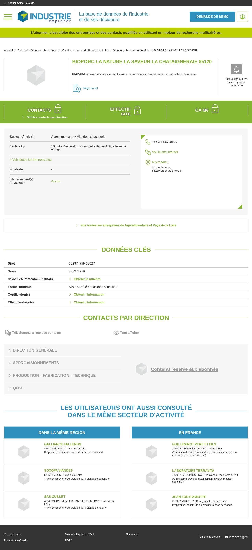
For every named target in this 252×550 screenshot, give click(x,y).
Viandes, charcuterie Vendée (131, 50)
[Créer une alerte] (236, 69)
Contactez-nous (13, 534)
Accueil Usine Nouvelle (21, 2)
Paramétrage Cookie (15, 540)
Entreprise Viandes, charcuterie (37, 50)
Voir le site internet (165, 152)
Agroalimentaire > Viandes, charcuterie (78, 136)
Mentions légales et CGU (79, 534)
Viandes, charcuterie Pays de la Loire (85, 50)
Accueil (8, 50)
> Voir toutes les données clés (31, 159)
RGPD (68, 540)
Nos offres (132, 534)
